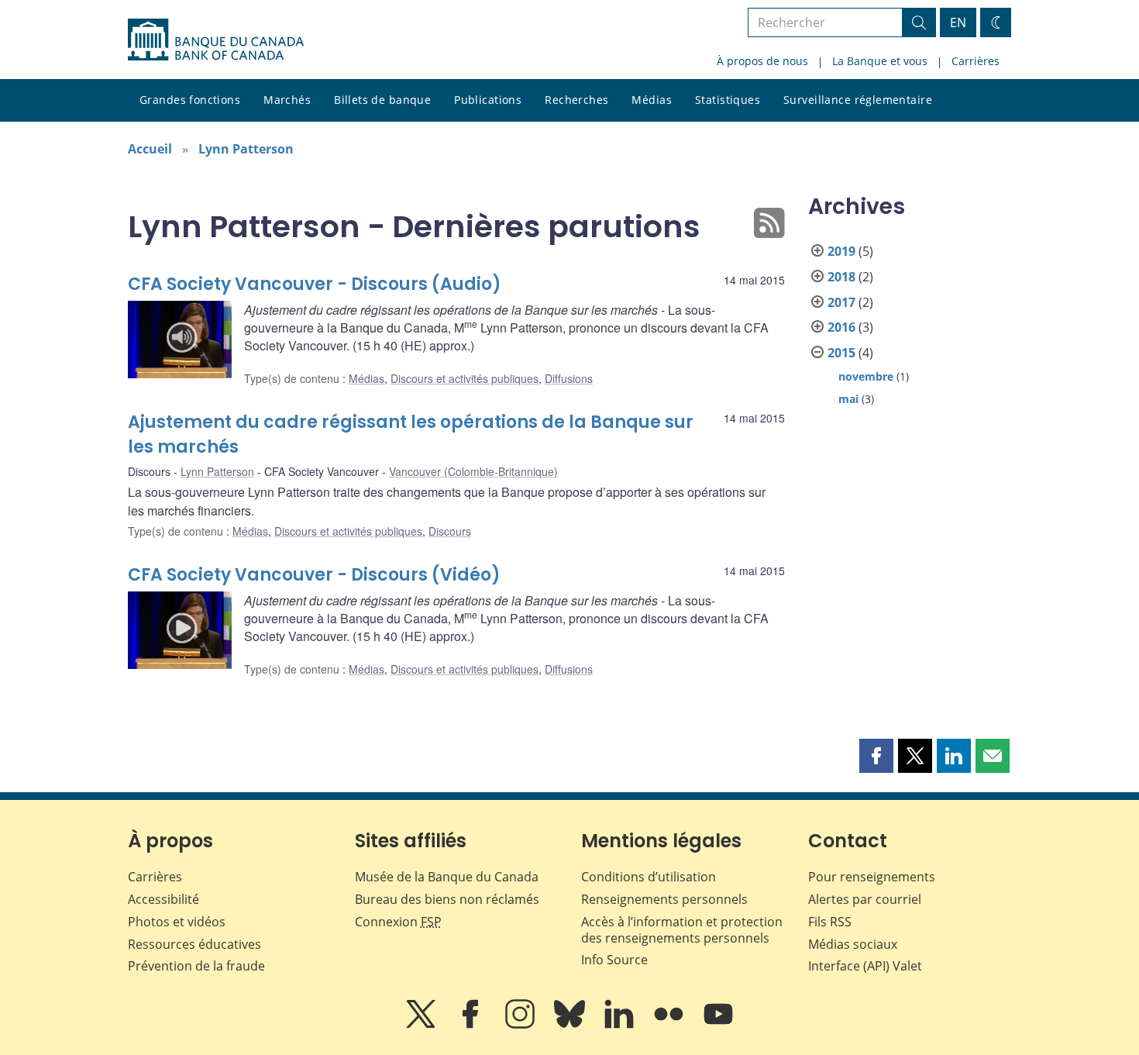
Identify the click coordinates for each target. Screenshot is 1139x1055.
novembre (865, 376)
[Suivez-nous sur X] (422, 1024)
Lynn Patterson (246, 148)
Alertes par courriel (864, 899)
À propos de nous (762, 60)
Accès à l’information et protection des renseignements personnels (682, 929)
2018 (841, 276)
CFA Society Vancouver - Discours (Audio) (314, 284)
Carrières (975, 60)
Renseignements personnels (664, 899)
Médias (651, 99)
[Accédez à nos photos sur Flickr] (670, 1024)
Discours (449, 531)
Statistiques (727, 99)
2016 (841, 327)
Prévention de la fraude (196, 965)
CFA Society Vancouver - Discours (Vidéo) (314, 575)
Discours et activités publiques (465, 378)
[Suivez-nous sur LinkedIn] (620, 1024)
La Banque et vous (879, 60)
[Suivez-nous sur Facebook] (472, 1024)
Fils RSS (830, 921)
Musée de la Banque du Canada (447, 876)
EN (958, 22)
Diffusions (569, 378)
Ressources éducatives (194, 944)
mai (848, 398)
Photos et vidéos (176, 921)
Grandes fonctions (189, 99)
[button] (876, 756)
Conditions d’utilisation (648, 876)
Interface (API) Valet (865, 965)
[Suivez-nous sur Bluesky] (571, 1024)
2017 (841, 302)
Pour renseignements (871, 876)
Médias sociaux (852, 944)
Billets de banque (382, 99)
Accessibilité (163, 899)
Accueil (150, 148)
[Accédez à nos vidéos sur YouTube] (718, 1024)
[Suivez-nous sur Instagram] (521, 1024)
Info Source (614, 959)
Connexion (398, 921)
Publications (487, 99)
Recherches (576, 99)
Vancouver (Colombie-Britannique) (473, 471)
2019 (841, 251)
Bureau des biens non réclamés (447, 899)
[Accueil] (216, 39)
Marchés (287, 99)
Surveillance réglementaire (857, 99)
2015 (841, 352)
